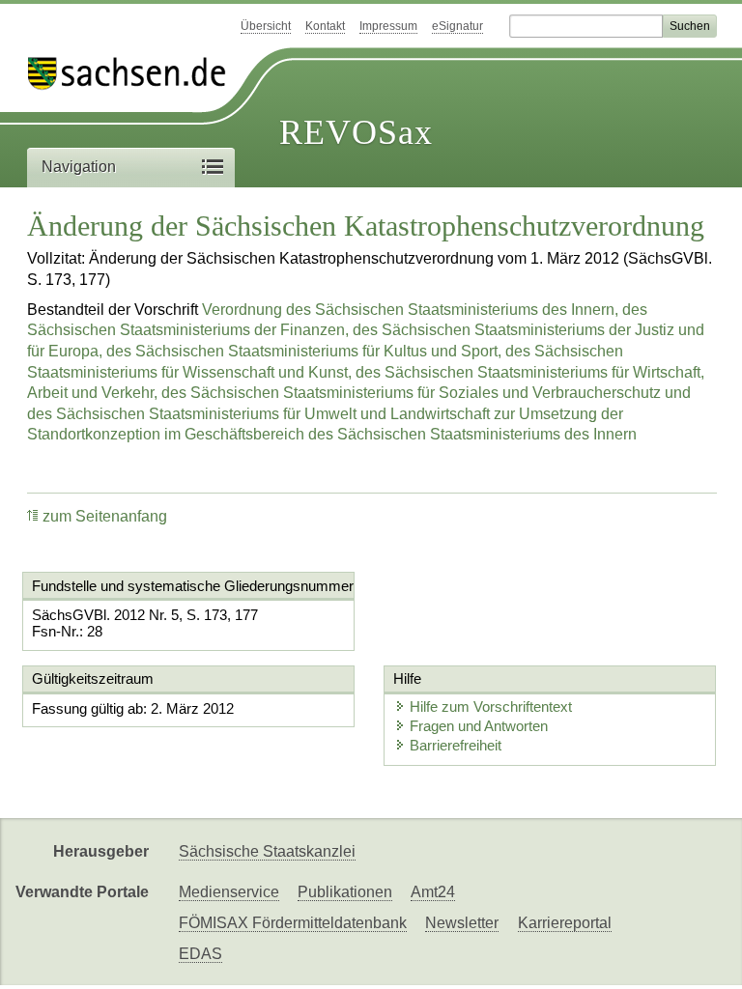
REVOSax (356, 132)
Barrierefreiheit (455, 745)
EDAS (200, 954)
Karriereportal (565, 923)
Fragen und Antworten (479, 726)
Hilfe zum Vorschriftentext (491, 706)
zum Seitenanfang (105, 516)
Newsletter (462, 923)
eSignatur (457, 26)
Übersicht (266, 26)
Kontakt (325, 26)
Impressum (388, 26)
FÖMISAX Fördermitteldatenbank (293, 923)
